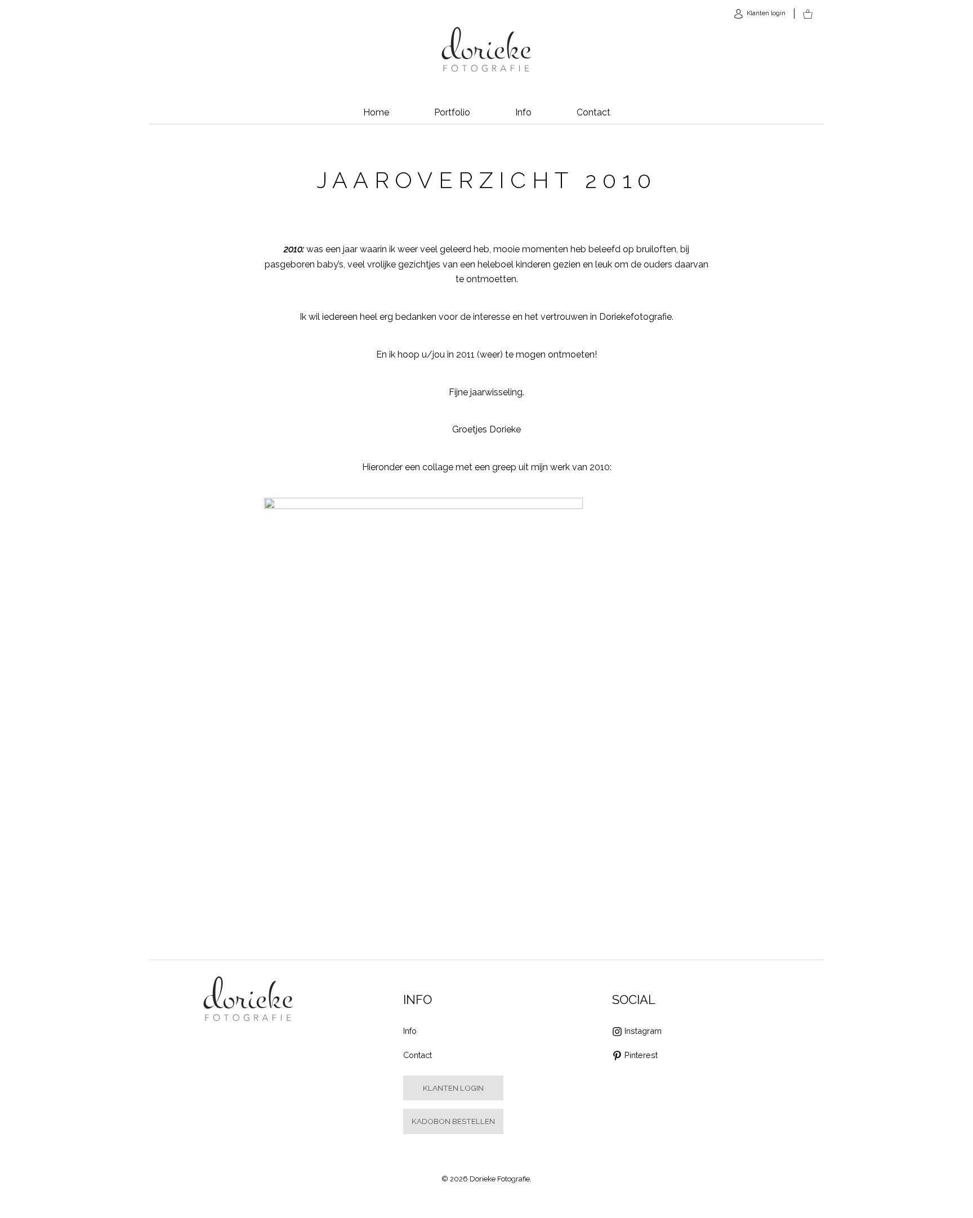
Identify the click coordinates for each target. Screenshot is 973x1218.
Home (376, 112)
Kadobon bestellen (453, 1121)
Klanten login (453, 1087)
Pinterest (641, 1055)
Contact (593, 112)
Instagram (643, 1031)
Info (523, 112)
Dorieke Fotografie (487, 49)
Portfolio (452, 112)
